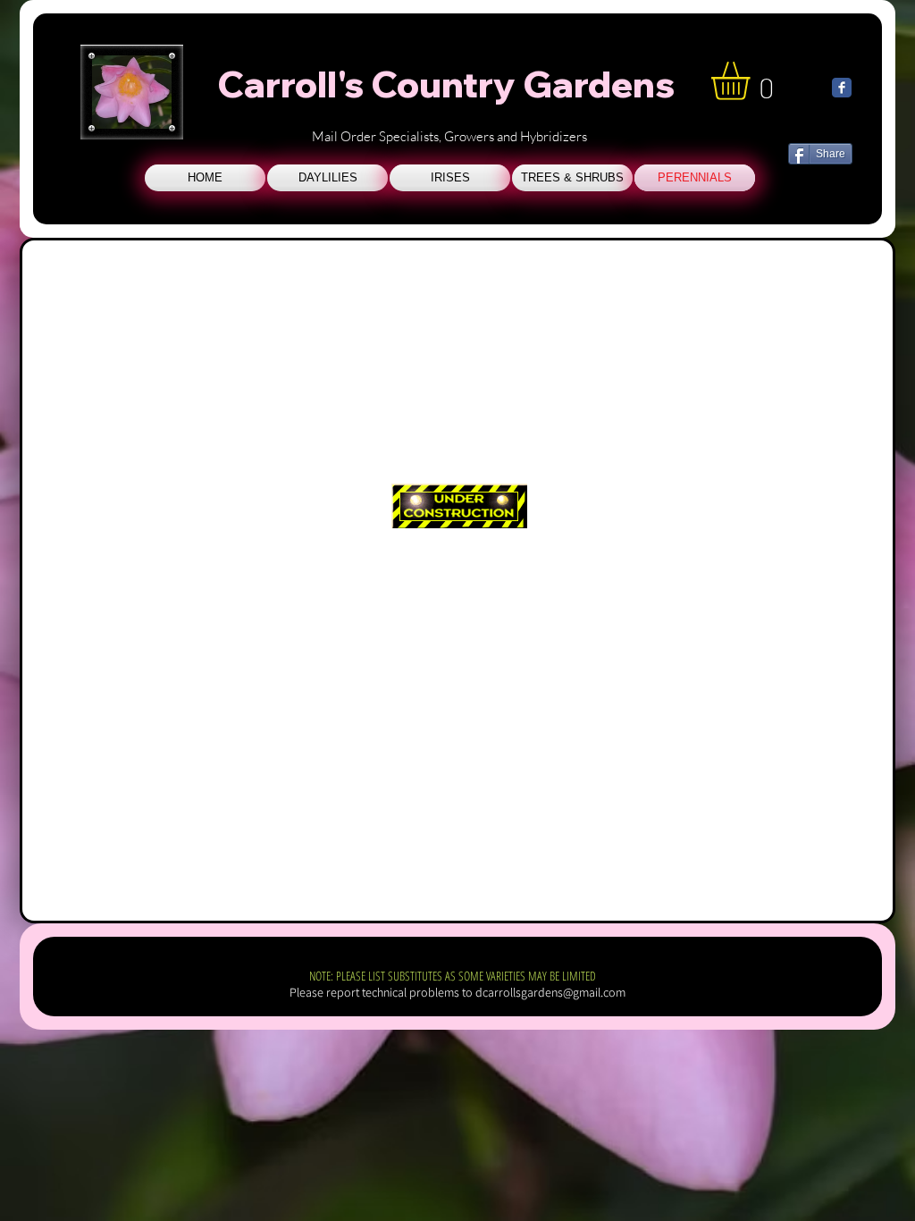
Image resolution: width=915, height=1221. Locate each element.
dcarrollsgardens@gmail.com (550, 992)
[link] (752, 81)
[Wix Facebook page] (842, 87)
